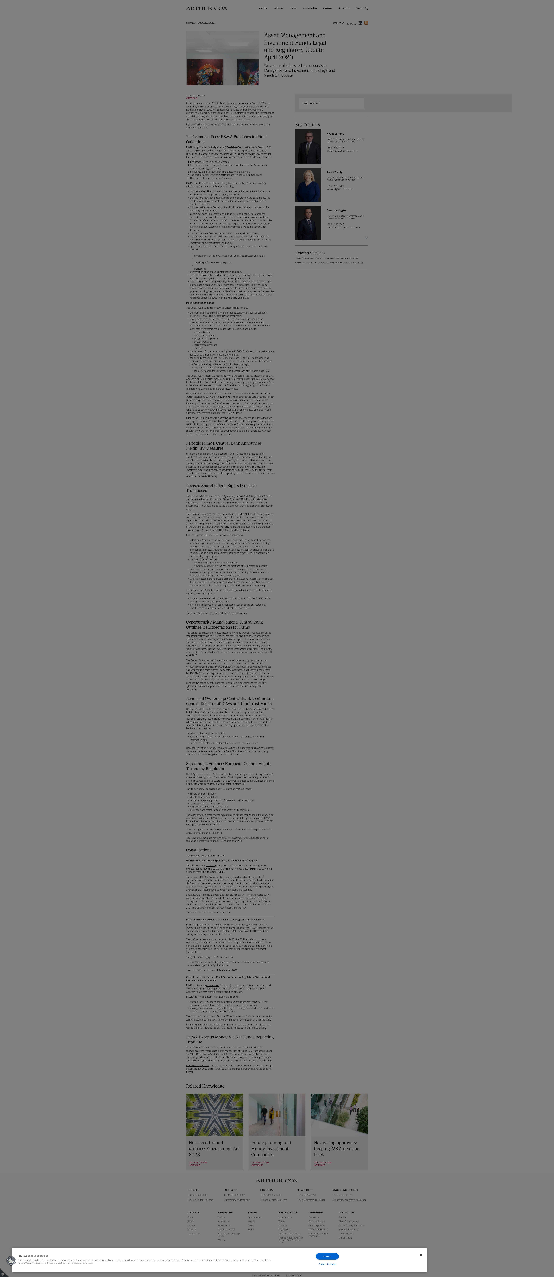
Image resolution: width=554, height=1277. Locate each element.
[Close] (421, 1255)
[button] (11, 1260)
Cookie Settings (327, 1264)
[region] (219, 1260)
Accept (327, 1256)
